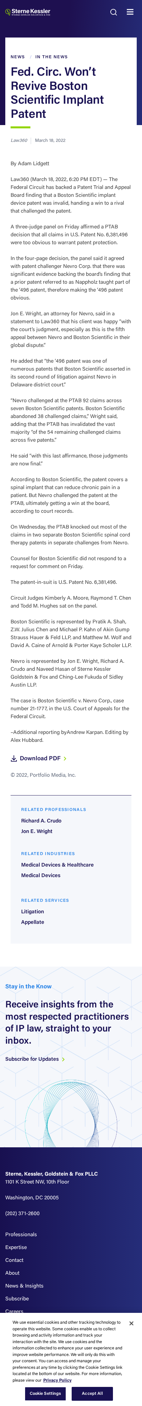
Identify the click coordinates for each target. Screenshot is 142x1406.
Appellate (32, 922)
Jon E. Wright (37, 831)
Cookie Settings (45, 1394)
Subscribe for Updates (32, 1059)
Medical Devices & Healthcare (57, 865)
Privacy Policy (57, 1380)
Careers (14, 1312)
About (12, 1273)
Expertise (16, 1247)
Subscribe (17, 1299)
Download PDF (41, 759)
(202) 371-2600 (22, 1213)
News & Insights (24, 1286)
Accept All (92, 1394)
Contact (14, 1260)
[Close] (131, 1323)
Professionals (21, 1234)
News (18, 57)
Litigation (32, 912)
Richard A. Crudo (41, 821)
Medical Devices (40, 875)
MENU (132, 12)
